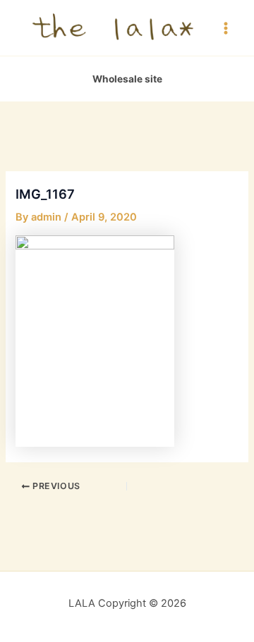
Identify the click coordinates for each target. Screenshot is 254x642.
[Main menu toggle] (226, 27)
